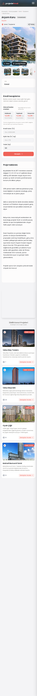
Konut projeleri (13, 11)
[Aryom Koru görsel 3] (16, 71)
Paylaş (32, 24)
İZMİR (26, 332)
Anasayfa (5, 11)
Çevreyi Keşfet (20, 64)
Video (8, 63)
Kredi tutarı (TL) (9, 129)
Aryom (4, 21)
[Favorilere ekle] (5, 332)
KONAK (31, 332)
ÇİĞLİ (31, 407)
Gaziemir (25, 11)
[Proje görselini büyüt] (18, 47)
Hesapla (17, 154)
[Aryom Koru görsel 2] (7, 71)
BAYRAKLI (30, 370)
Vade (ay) (7, 144)
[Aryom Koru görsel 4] (25, 71)
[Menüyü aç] (33, 3)
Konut (6, 84)
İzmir (20, 11)
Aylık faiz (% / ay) (9, 136)
